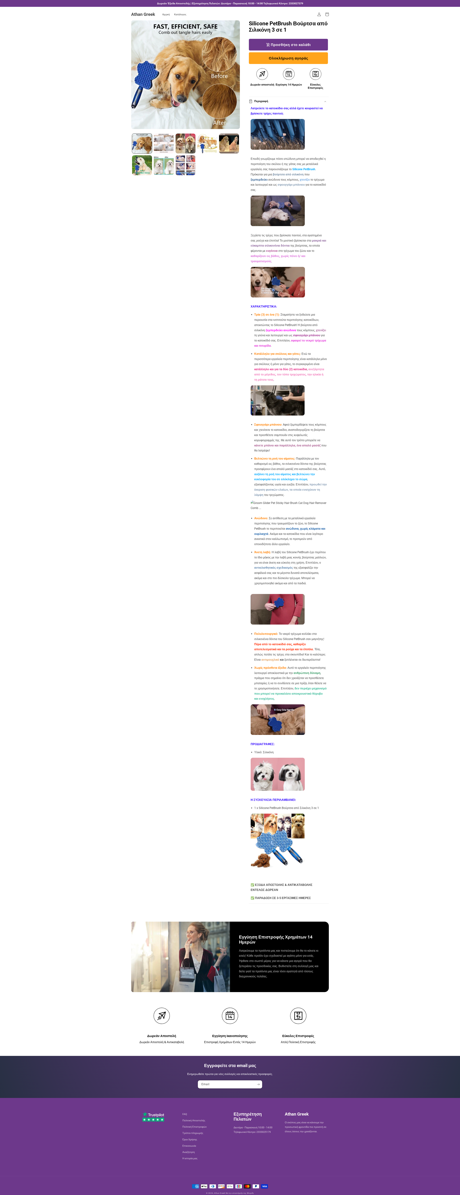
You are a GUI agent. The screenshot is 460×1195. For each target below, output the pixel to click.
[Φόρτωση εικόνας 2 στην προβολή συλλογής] (164, 143)
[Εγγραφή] (258, 1084)
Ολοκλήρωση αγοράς (288, 58)
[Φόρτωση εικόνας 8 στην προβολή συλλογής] (186, 165)
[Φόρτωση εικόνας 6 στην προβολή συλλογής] (142, 165)
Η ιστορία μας (189, 1158)
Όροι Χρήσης (189, 1139)
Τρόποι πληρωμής (192, 1133)
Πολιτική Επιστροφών (194, 1126)
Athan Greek (219, 1193)
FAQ (184, 1114)
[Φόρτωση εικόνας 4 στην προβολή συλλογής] (207, 143)
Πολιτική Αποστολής (193, 1120)
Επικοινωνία (189, 1145)
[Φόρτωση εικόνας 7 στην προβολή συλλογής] (164, 165)
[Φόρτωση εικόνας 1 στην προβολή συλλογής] (142, 143)
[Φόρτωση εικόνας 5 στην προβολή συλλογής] (229, 143)
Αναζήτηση (188, 1152)
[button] (327, 14)
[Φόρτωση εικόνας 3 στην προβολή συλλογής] (186, 143)
